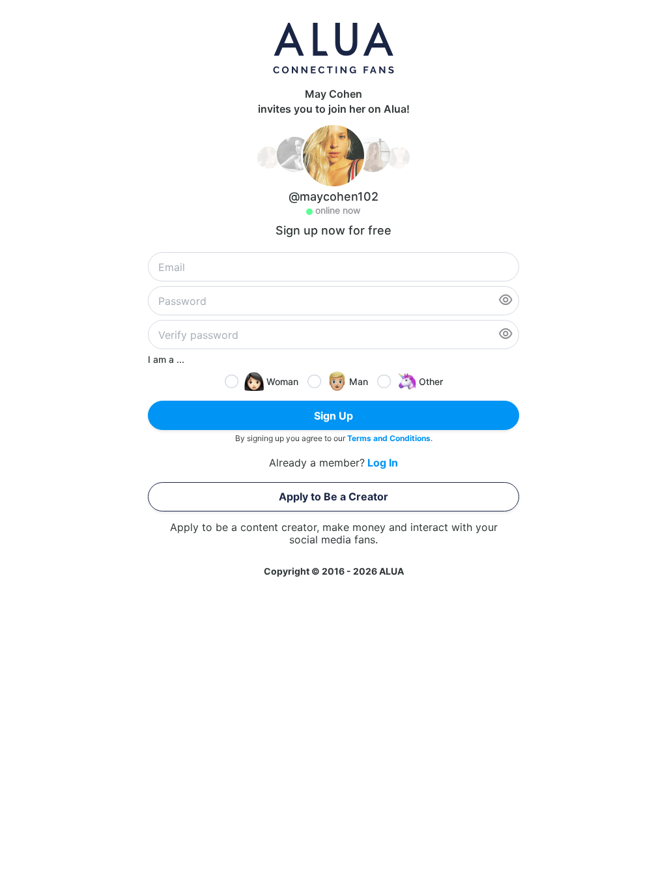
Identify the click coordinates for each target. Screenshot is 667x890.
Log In (382, 463)
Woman (282, 381)
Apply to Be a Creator (333, 496)
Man (358, 381)
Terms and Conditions (389, 438)
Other (431, 381)
